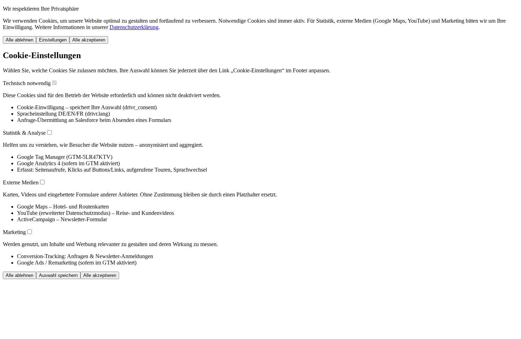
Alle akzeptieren (88, 40)
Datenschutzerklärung (134, 27)
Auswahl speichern (58, 275)
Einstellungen (53, 40)
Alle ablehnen (19, 40)
